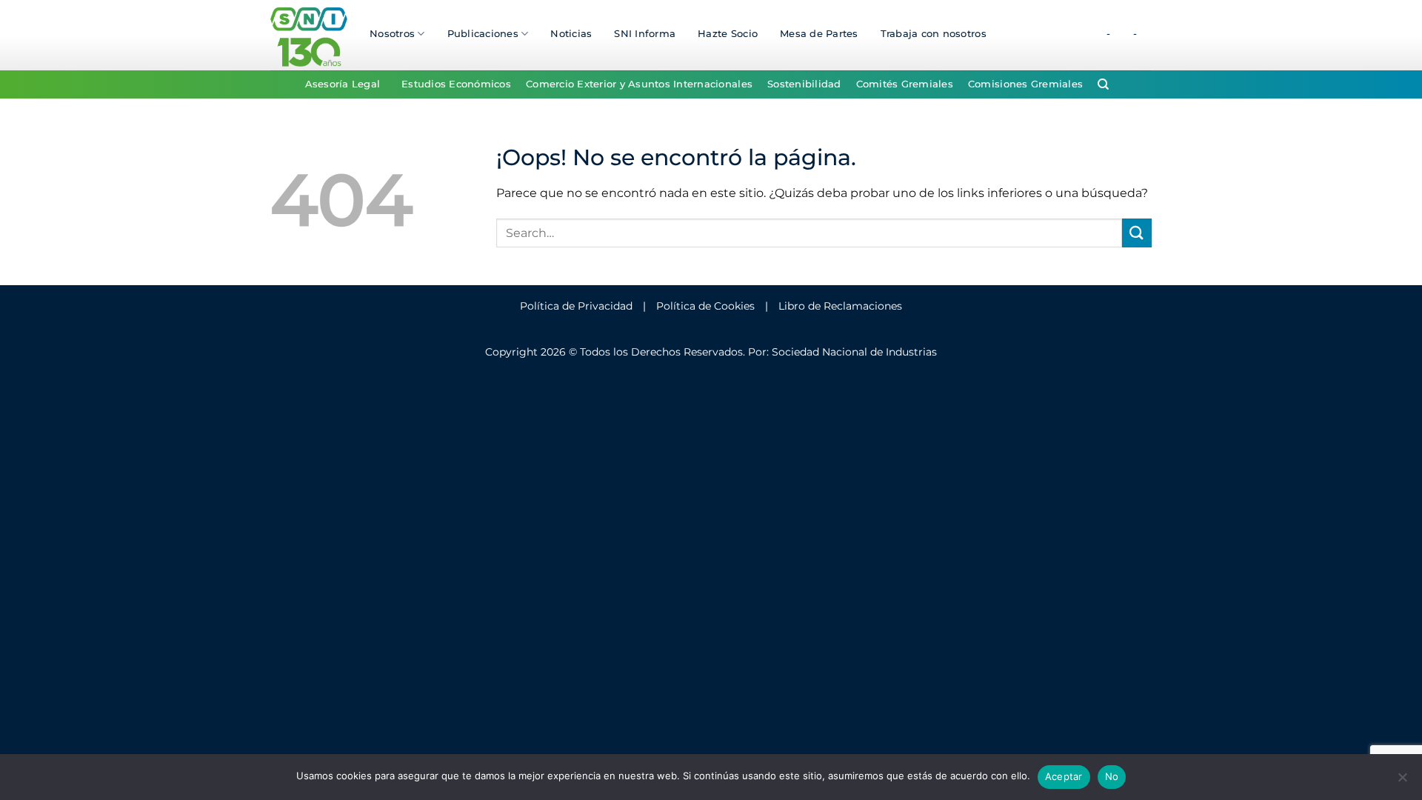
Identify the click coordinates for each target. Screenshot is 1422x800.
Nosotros (392, 33)
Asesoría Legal (343, 84)
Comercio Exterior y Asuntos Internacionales (639, 84)
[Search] (1103, 84)
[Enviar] (1137, 233)
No (1112, 776)
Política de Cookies (705, 306)
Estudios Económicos (456, 84)
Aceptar (1064, 776)
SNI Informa (644, 33)
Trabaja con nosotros (934, 33)
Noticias (571, 33)
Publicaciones (482, 33)
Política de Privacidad (576, 306)
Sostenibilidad (804, 84)
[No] (1402, 781)
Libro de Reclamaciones (840, 306)
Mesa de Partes (819, 33)
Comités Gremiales (904, 84)
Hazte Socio (728, 33)
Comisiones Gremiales (1025, 84)
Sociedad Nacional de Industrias (854, 352)
